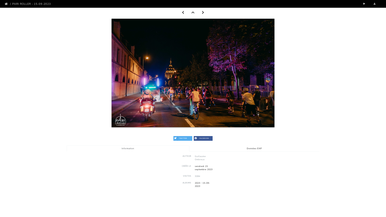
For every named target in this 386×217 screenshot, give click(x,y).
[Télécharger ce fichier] (375, 4)
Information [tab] (128, 148)
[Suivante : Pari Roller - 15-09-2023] (203, 12)
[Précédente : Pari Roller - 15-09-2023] (183, 12)
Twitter (183, 138)
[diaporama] (364, 4)
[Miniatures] (193, 12)
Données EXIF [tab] (254, 148)
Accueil (7, 4)
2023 (197, 183)
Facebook (204, 138)
